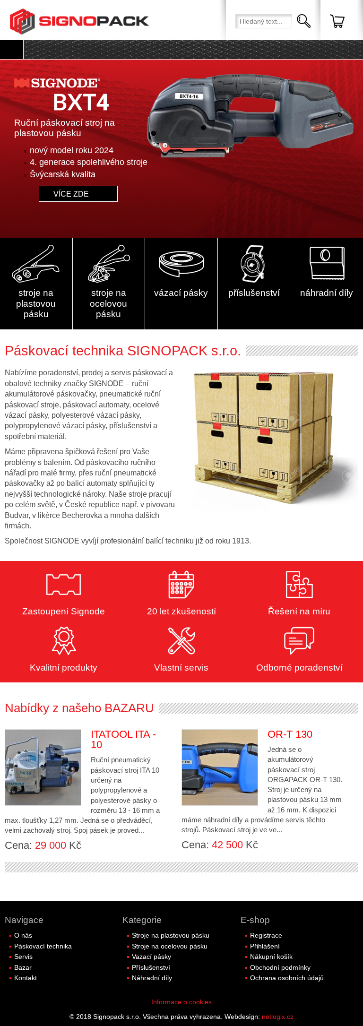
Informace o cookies (181, 1002)
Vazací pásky (151, 956)
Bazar (23, 967)
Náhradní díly (152, 978)
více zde (73, 194)
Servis (23, 956)
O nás (23, 935)
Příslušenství (151, 967)
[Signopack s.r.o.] (80, 21)
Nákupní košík (271, 956)
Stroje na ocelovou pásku (169, 946)
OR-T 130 (290, 734)
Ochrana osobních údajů (287, 978)
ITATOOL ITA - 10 (123, 739)
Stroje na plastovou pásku (170, 935)
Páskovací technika (43, 946)
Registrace (266, 935)
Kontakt (25, 978)
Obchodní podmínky (280, 967)
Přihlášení (265, 946)
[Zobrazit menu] (12, 49)
